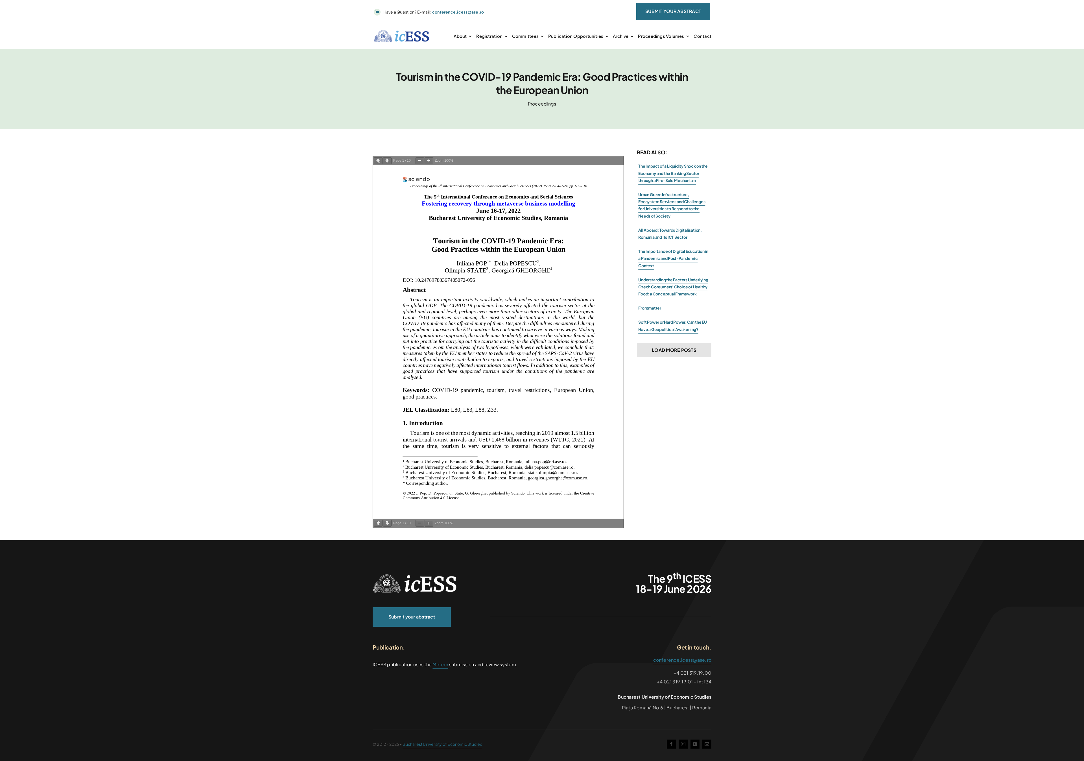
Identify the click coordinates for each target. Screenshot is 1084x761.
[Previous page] (378, 160)
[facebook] (671, 744)
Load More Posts (674, 350)
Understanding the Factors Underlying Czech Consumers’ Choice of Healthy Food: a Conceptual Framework (673, 286)
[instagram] (683, 744)
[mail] (706, 744)
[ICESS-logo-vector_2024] (415, 576)
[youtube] (695, 744)
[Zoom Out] (420, 160)
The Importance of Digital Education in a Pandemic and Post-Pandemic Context (673, 258)
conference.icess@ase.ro (682, 660)
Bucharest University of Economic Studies (442, 744)
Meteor (440, 664)
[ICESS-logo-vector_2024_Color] (402, 32)
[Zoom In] (429, 160)
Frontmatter (649, 307)
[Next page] (387, 160)
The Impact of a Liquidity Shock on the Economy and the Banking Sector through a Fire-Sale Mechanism (673, 173)
